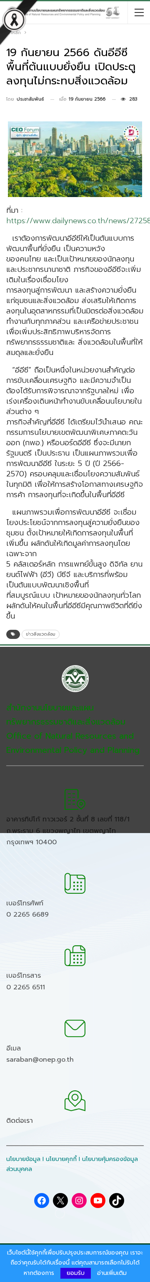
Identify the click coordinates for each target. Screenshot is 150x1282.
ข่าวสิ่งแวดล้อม (40, 634)
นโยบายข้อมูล (23, 1159)
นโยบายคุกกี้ (61, 1159)
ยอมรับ (76, 1273)
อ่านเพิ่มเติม (112, 1273)
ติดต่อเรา (19, 1121)
